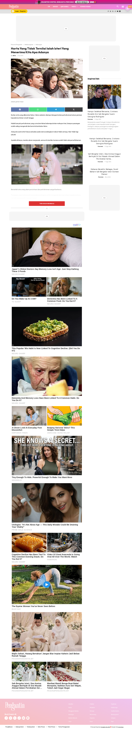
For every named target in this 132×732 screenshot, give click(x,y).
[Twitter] (113, 11)
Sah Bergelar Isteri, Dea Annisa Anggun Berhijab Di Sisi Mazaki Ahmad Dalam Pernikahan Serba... (104, 156)
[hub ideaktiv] (123, 5)
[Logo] (14, 6)
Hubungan (39, 44)
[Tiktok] (115, 11)
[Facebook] (108, 11)
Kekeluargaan (29, 44)
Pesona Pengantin (16, 44)
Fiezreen (90, 119)
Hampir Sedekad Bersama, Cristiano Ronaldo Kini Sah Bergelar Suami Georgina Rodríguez (103, 114)
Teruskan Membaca (46, 203)
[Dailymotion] (120, 11)
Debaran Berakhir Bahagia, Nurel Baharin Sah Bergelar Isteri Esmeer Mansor (104, 171)
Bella (14, 55)
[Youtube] (117, 11)
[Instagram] (110, 11)
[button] (117, 6)
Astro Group (120, 727)
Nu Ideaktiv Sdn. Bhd (105, 727)
